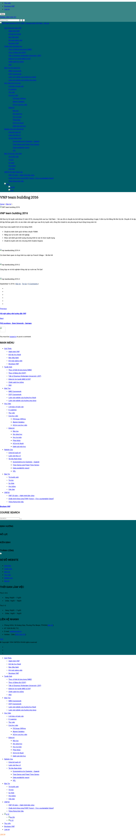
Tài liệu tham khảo (15, 138)
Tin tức (11, 160)
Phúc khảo (17, 120)
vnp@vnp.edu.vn (16, 631)
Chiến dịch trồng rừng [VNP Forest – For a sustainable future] (31, 178)
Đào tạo (7, 572)
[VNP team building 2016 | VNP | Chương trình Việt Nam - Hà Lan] (24, 23)
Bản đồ (50, 625)
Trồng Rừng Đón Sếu (16, 181)
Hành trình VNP (14, 31)
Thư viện (7, 3)
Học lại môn (17, 117)
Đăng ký (11, 108)
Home (2, 204)
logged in (13, 337)
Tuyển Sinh (13, 46)
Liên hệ (7, 9)
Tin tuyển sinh (13, 157)
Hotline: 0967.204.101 (8, 17)
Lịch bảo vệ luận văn (16, 86)
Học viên (7, 575)
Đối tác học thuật (14, 34)
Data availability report (21, 148)
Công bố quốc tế (14, 132)
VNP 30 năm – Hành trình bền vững (21, 175)
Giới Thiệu (12, 28)
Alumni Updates (18, 102)
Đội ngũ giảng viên (15, 40)
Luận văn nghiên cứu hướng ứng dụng (22, 80)
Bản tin (8, 204)
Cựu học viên (13, 95)
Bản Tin (13, 154)
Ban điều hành (13, 37)
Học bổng (12, 166)
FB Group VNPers (19, 98)
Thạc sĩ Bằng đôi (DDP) (17, 53)
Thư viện (11, 92)
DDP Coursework (14, 74)
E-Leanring (12, 89)
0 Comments (33, 284)
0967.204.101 (20, 634)
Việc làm (11, 169)
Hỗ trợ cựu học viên (20, 105)
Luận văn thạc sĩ (14, 135)
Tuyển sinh (8, 569)
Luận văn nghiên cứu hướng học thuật (22, 77)
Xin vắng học (17, 114)
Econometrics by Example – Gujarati (26, 141)
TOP (1, 639)
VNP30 (13, 172)
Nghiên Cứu (13, 129)
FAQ (10, 65)
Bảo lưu (15, 111)
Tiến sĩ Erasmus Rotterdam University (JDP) (24, 56)
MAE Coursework (14, 71)
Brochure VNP (9, 6)
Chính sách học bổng (16, 62)
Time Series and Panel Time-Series (26, 144)
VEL (14, 151)
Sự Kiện (11, 163)
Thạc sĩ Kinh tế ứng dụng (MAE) (20, 49)
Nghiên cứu (8, 578)
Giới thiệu (7, 566)
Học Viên (12, 83)
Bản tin (6, 581)
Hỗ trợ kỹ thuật (18, 123)
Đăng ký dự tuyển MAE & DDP (19, 59)
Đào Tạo (12, 68)
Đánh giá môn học (19, 126)
